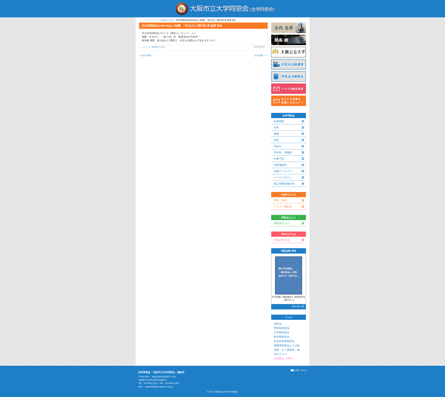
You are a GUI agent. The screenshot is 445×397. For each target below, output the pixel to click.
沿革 (276, 127)
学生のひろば (281, 239)
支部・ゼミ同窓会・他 (287, 349)
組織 (276, 133)
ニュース (153, 20)
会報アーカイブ (283, 171)
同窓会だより (281, 223)
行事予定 (279, 158)
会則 (276, 139)
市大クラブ (280, 354)
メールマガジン (283, 177)
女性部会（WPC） (285, 358)
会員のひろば (166, 20)
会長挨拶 (279, 121)
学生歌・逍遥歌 (283, 152)
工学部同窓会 (281, 332)
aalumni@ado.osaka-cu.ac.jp (159, 387)
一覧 (295, 306)
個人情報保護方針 (284, 183)
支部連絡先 (280, 164)
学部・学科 (280, 200)
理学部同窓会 (281, 328)
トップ (142, 20)
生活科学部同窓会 (284, 341)
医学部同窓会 (281, 336)
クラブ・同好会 (283, 206)
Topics (277, 146)
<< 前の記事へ (145, 55)
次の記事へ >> (261, 55)
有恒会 (278, 323)
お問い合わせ (300, 370)
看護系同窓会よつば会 (287, 345)
